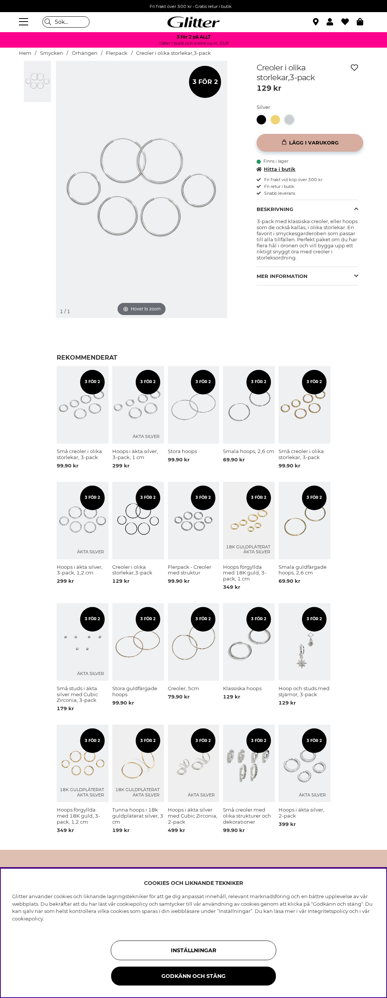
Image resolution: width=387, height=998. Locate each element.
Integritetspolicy (328, 911)
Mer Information (282, 276)
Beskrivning (275, 209)
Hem (25, 53)
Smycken (51, 53)
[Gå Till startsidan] (193, 22)
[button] (334, 22)
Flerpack (116, 53)
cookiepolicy (27, 919)
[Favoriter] (349, 22)
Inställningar (193, 950)
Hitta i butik (280, 169)
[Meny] (24, 22)
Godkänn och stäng (193, 976)
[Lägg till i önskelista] (354, 67)
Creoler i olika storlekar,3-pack (173, 53)
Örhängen (85, 53)
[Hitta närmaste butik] (316, 23)
